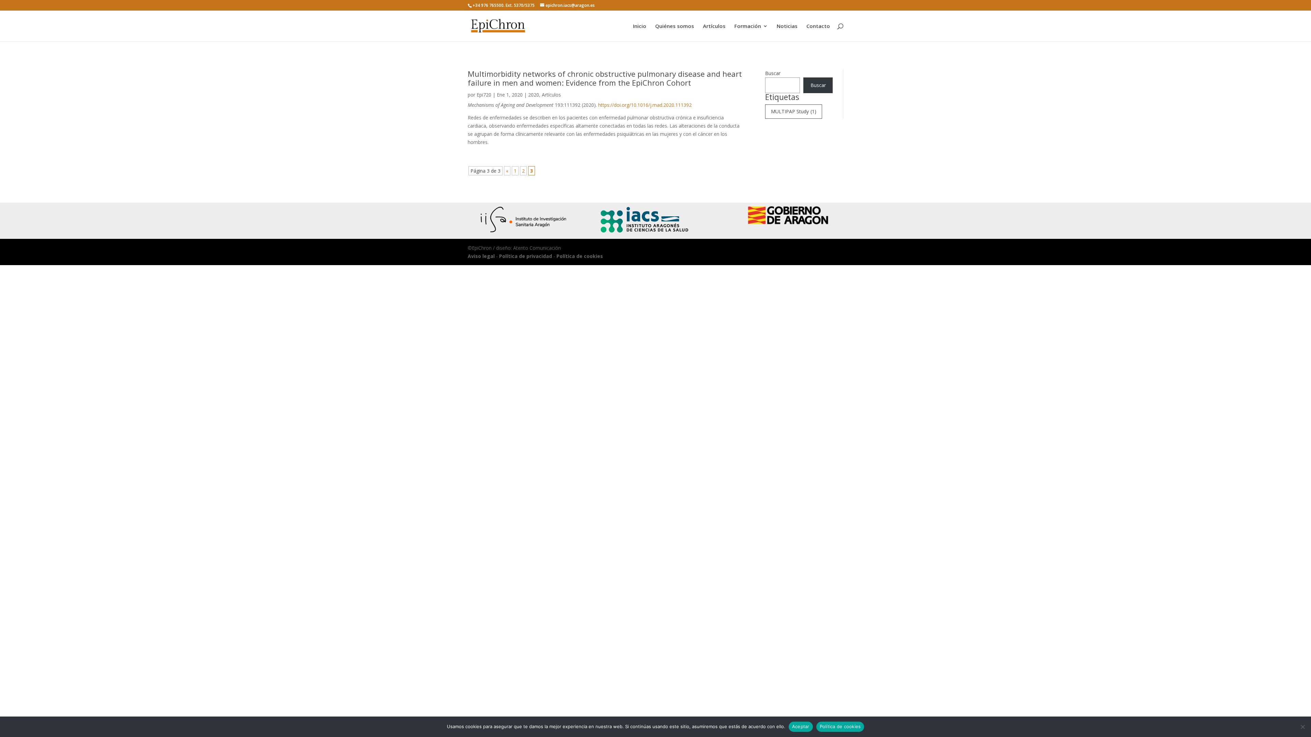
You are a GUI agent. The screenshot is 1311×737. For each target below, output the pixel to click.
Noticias (787, 26)
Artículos (714, 26)
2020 (533, 94)
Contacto (818, 26)
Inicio (639, 26)
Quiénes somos (674, 26)
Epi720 (484, 94)
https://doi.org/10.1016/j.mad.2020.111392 (645, 105)
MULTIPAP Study (793, 111)
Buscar (772, 73)
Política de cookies (579, 256)
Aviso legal (481, 256)
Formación (747, 26)
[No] (1302, 726)
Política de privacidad (525, 256)
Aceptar (800, 726)
